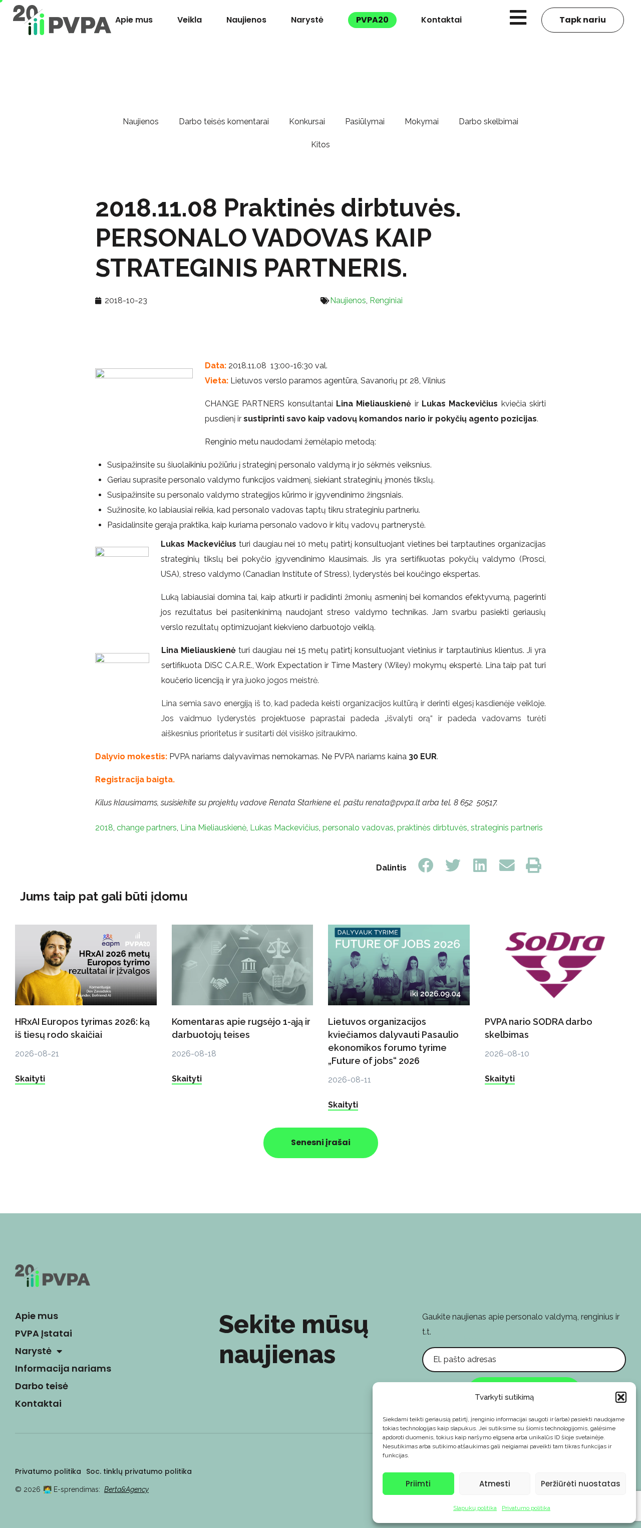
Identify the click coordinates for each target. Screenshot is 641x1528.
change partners (147, 827)
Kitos (320, 144)
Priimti (418, 1483)
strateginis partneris (507, 827)
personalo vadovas (358, 827)
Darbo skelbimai (488, 121)
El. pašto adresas (453, 1339)
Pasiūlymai (365, 121)
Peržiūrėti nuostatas (580, 1483)
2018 (104, 827)
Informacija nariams (63, 1368)
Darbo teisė (41, 1386)
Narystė (307, 20)
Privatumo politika (526, 1507)
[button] (621, 1397)
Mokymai (422, 121)
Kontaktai (441, 20)
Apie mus (134, 20)
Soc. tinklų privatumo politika (139, 1471)
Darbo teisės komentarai (224, 121)
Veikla (189, 20)
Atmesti (494, 1483)
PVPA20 (372, 20)
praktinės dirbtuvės (432, 827)
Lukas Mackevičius (284, 827)
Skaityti (30, 1078)
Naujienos (246, 20)
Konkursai (307, 121)
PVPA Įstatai (43, 1333)
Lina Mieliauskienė (213, 827)
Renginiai (386, 300)
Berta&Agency (126, 1489)
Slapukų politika (475, 1507)
